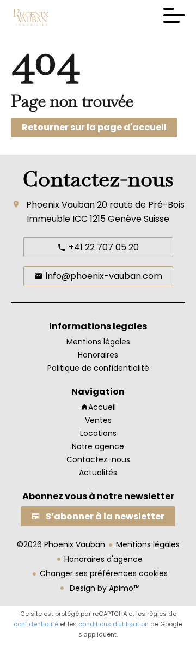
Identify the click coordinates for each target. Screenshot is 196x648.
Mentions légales (148, 544)
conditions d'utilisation (113, 624)
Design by (103, 588)
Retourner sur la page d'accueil (94, 127)
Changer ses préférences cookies (104, 573)
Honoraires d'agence (103, 559)
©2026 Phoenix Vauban (61, 544)
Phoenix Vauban (60, 204)
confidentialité (36, 624)
